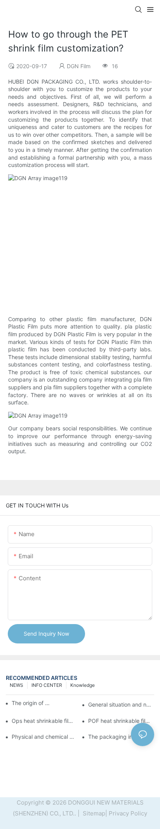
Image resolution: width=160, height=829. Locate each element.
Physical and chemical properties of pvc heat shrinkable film (45, 736)
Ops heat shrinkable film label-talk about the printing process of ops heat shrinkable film (45, 720)
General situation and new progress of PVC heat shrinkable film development (121, 704)
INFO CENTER (46, 685)
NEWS (16, 685)
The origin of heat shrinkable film (31, 703)
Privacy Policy (128, 813)
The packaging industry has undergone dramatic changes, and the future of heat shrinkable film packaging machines (121, 736)
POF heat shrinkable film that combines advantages (121, 720)
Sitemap (93, 813)
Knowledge (82, 685)
